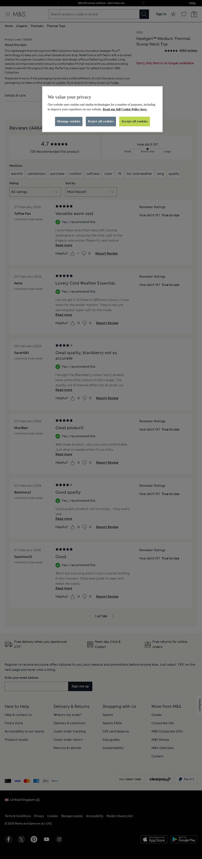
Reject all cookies (101, 121)
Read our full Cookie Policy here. (125, 109)
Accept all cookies (134, 121)
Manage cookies (68, 121)
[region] (102, 109)
